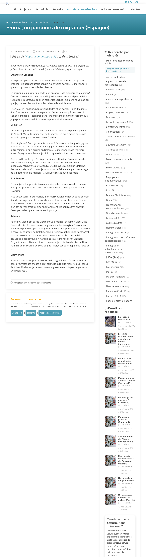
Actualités (42, 9)
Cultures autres (117, 149)
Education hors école (119, 172)
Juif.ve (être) (115, 257)
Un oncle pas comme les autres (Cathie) (126, 497)
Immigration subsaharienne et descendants (114, 249)
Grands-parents (117, 213)
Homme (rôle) (116, 227)
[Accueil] (7, 22)
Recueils (58, 9)
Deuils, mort (115, 154)
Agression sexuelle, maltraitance (116, 83)
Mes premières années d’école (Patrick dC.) (126, 380)
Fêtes (111, 200)
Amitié (111, 94)
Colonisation (115, 131)
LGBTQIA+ (113, 262)
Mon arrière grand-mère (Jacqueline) (125, 361)
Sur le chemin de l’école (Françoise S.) (125, 439)
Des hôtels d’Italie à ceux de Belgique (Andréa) (126, 460)
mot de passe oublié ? (50, 312)
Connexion (17, 312)
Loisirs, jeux (115, 267)
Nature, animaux (117, 286)
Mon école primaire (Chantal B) (124, 419)
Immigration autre (117, 232)
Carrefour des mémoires (82, 9)
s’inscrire (31, 312)
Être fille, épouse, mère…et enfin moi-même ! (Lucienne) (126, 339)
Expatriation (114, 185)
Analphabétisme (116, 107)
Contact (136, 9)
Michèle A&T (24, 52)
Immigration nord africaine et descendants (120, 239)
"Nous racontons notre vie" (41, 56)
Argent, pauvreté (117, 112)
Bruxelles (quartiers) (119, 122)
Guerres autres (116, 222)
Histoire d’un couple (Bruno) (126, 479)
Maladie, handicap (118, 276)
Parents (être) (116, 296)
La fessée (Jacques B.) (124, 318)
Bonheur (113, 117)
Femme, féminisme (118, 195)
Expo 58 (112, 190)
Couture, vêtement (118, 144)
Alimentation (115, 89)
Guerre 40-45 (115, 218)
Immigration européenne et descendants (32, 282)
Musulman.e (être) (117, 281)
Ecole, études (115, 167)
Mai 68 (111, 271)
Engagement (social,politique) (116, 179)
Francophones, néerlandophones (117, 206)
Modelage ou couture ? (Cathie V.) (125, 400)
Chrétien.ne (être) (118, 126)
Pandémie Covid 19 (118, 291)
